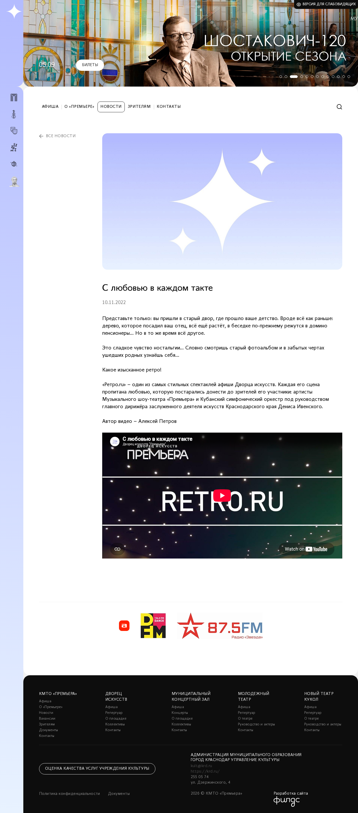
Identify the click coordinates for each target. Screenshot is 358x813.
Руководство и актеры (256, 724)
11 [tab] (338, 76)
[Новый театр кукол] (14, 147)
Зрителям (139, 107)
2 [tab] (286, 76)
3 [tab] (294, 76)
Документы (48, 730)
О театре (245, 719)
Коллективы (115, 724)
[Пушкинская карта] (14, 181)
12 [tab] (343, 76)
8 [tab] (322, 76)
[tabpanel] (190, 43)
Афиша (50, 107)
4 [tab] (301, 76)
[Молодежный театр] (14, 131)
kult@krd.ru (201, 766)
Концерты (180, 713)
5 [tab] (307, 76)
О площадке (115, 719)
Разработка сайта (291, 793)
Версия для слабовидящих (329, 4)
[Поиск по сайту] (339, 107)
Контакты (169, 107)
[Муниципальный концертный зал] (14, 114)
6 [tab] (312, 76)
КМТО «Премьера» (58, 694)
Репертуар (114, 713)
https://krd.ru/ (205, 771)
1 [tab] (280, 76)
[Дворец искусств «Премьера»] (14, 99)
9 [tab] (328, 76)
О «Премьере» (79, 107)
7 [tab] (317, 76)
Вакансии (47, 719)
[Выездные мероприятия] (14, 164)
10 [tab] (333, 76)
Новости (111, 107)
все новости (61, 136)
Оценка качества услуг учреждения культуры (97, 769)
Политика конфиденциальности (69, 794)
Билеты (90, 65)
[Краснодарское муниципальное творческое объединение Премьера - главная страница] (14, 11)
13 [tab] (349, 76)
